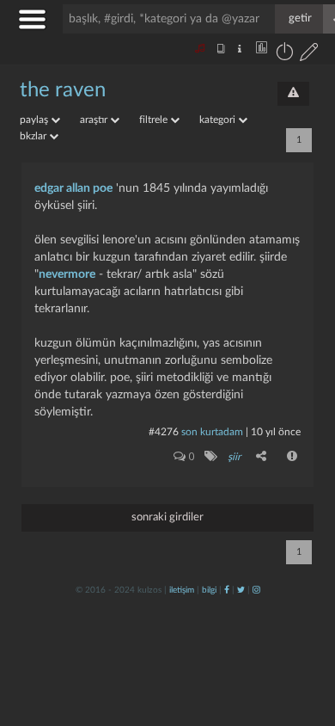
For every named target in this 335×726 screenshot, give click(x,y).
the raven (63, 90)
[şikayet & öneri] (293, 94)
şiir (234, 457)
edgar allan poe (73, 188)
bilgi (209, 590)
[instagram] (256, 590)
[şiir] (210, 456)
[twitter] (241, 590)
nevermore (67, 274)
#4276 (164, 432)
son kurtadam (212, 432)
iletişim (181, 590)
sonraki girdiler (167, 517)
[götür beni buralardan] (305, 638)
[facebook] (226, 590)
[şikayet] (293, 456)
